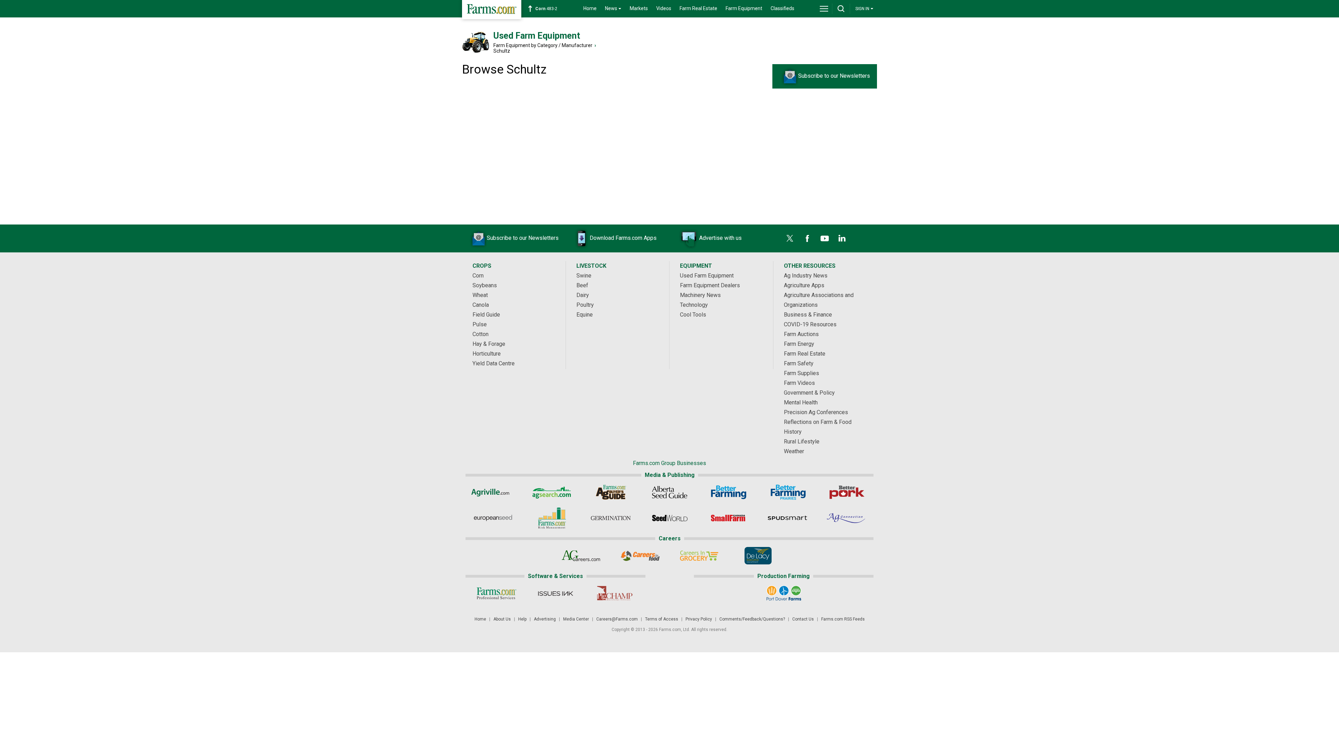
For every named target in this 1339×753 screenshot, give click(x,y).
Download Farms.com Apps (623, 238)
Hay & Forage (488, 344)
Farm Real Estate (698, 8)
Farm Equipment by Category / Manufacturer (542, 45)
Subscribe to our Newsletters (834, 76)
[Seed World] (669, 518)
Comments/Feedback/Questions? (752, 619)
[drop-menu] (824, 8)
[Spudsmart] (787, 518)
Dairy (582, 295)
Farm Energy (799, 344)
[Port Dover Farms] (783, 593)
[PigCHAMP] (614, 593)
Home (590, 8)
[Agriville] (493, 492)
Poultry (585, 305)
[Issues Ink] (555, 593)
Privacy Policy (699, 619)
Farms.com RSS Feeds (843, 619)
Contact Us (803, 619)
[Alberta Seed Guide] (669, 492)
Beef (582, 285)
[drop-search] (841, 8)
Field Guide (486, 314)
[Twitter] (790, 238)
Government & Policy (809, 392)
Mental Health (801, 402)
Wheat (480, 295)
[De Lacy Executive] (758, 555)
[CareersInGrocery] (699, 555)
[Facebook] (807, 238)
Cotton (480, 334)
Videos (663, 8)
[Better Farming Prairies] (787, 492)
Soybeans (484, 285)
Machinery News (700, 295)
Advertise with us (720, 238)
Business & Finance (808, 314)
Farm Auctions (801, 334)
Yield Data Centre (493, 363)
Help (522, 619)
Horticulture (486, 353)
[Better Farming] (728, 492)
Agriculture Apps (804, 285)
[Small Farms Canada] (728, 518)
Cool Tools (693, 314)
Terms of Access (661, 619)
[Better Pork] (846, 492)
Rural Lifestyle (801, 441)
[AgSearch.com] (552, 492)
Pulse (479, 324)
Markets (639, 8)
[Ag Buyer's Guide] (611, 492)
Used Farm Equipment (536, 36)
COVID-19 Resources (810, 324)
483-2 (546, 8)
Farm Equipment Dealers (710, 285)
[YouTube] (825, 238)
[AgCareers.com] (581, 555)
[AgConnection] (846, 518)
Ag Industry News (805, 275)
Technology (694, 305)
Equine (584, 314)
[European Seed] (493, 518)
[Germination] (611, 518)
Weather (794, 451)
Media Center (576, 619)
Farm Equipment (744, 8)
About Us (502, 619)
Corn (478, 275)
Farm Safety (799, 363)
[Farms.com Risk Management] (552, 518)
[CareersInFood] (640, 555)
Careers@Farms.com (617, 619)
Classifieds (782, 8)
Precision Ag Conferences (816, 412)
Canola (480, 305)
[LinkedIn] (842, 238)
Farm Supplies (801, 373)
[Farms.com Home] (491, 9)
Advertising (545, 619)
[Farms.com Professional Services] (496, 593)
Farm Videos (799, 383)
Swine (583, 275)
